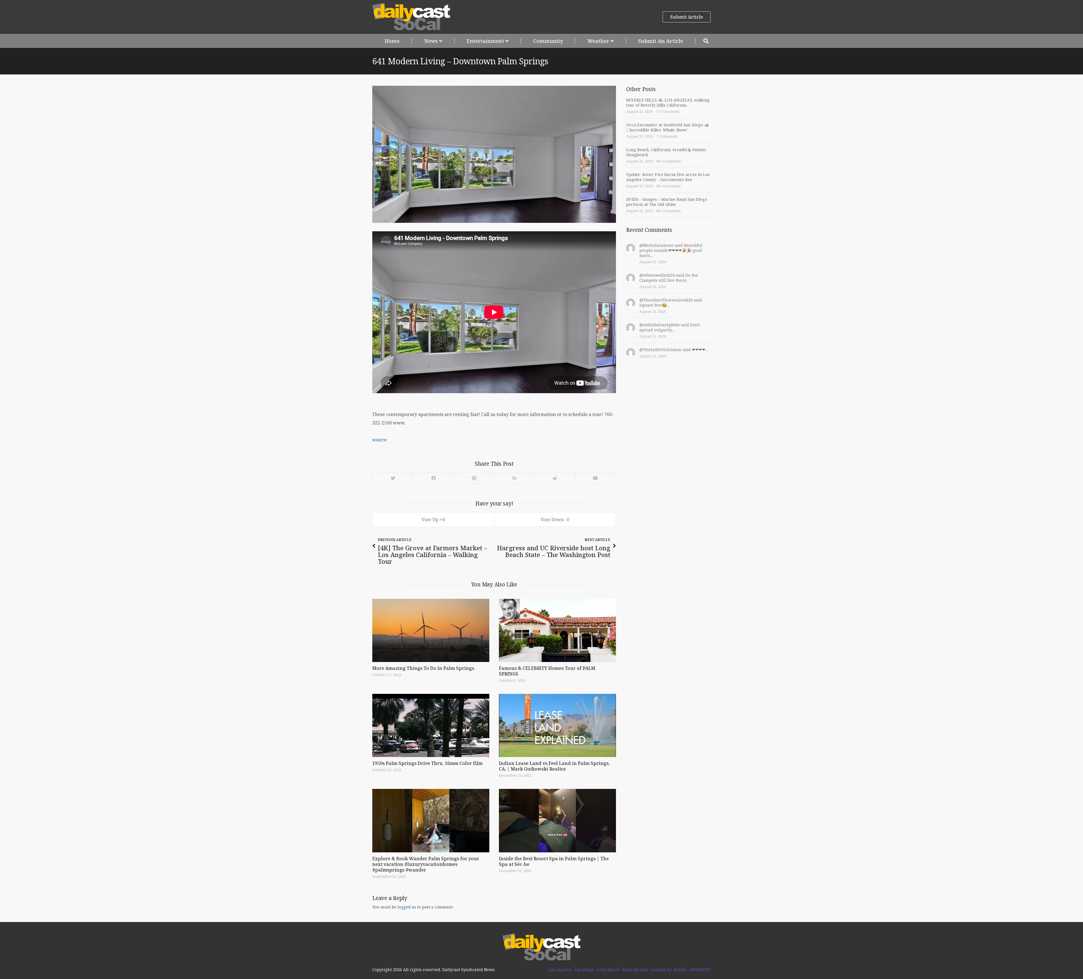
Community (548, 41)
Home (392, 41)
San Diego (584, 970)
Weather (598, 41)
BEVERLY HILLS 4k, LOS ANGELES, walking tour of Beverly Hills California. (668, 102)
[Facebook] (433, 478)
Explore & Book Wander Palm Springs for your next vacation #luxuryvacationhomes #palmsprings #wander (425, 864)
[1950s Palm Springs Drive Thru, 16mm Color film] (430, 725)
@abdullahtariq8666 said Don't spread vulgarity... (669, 327)
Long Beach (608, 970)
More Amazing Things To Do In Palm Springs (423, 668)
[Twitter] (393, 478)
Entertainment (485, 41)
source (379, 440)
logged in (407, 907)
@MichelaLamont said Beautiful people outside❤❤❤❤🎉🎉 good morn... (670, 250)
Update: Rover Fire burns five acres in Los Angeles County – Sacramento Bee (668, 177)
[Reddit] (554, 478)
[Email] (595, 478)
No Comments (668, 161)
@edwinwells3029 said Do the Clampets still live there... (668, 277)
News (431, 41)
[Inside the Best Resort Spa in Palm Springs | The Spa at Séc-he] (557, 820)
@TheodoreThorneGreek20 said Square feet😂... (670, 302)
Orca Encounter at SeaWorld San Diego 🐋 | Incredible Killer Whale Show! (667, 127)
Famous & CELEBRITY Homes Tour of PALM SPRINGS (547, 671)
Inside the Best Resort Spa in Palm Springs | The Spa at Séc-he (554, 861)
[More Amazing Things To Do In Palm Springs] (430, 630)
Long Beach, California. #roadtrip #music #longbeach (666, 152)
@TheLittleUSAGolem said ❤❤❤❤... (673, 349)
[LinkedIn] (514, 478)
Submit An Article (660, 41)
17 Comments (667, 111)
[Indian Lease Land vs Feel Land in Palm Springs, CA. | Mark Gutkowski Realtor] (557, 725)
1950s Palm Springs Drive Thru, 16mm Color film (427, 763)
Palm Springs (635, 970)
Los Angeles (560, 970)
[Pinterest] (474, 478)
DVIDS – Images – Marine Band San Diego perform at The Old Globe (666, 202)
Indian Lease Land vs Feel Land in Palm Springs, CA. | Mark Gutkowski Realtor (554, 766)
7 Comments (666, 136)
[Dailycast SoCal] (411, 17)
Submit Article (686, 17)
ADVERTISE (700, 970)
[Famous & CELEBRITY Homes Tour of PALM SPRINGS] (557, 630)
